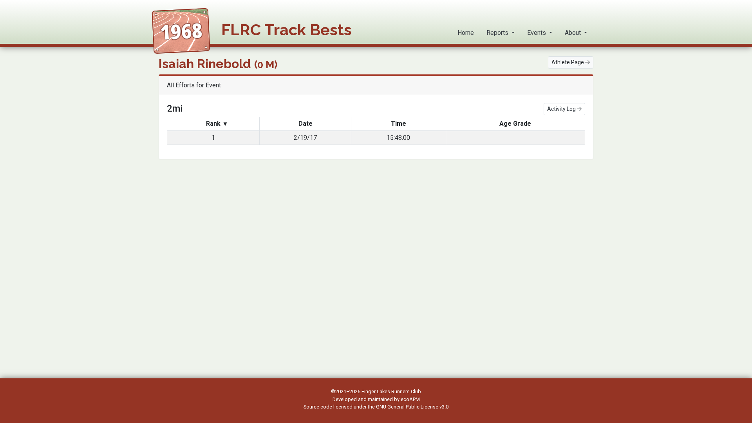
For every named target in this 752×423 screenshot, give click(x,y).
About (573, 32)
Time (398, 123)
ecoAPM (410, 399)
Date (305, 123)
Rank (215, 123)
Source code (318, 407)
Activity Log (562, 109)
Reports (498, 32)
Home (465, 32)
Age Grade (515, 123)
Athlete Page (568, 62)
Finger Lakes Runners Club (391, 391)
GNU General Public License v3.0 (412, 407)
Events (537, 32)
